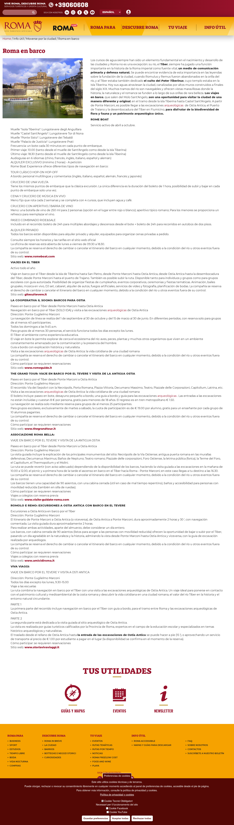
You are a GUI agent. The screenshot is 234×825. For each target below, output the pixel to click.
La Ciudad (50, 745)
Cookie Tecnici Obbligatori (118, 801)
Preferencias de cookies (117, 775)
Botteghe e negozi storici (60, 753)
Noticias (97, 753)
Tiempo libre (17, 753)
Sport (13, 745)
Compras (15, 765)
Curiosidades (52, 757)
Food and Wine (101, 761)
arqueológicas (173, 105)
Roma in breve (53, 741)
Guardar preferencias (95, 818)
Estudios (15, 749)
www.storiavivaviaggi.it (41, 647)
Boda (13, 757)
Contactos (194, 749)
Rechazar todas (142, 818)
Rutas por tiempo (103, 749)
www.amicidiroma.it (39, 560)
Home (7, 38)
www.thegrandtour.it (40, 428)
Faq (190, 741)
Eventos (97, 741)
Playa (95, 765)
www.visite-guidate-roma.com (46, 499)
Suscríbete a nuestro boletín (206, 753)
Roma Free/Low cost (105, 757)
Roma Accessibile (144, 741)
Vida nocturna (19, 761)
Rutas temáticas (102, 745)
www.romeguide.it (38, 367)
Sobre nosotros (198, 745)
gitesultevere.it (35, 294)
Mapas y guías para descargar (152, 745)
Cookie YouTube (118, 812)
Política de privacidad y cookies (117, 794)
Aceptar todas (120, 818)
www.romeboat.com (39, 256)
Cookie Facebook (118, 808)
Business (15, 741)
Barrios (49, 749)
